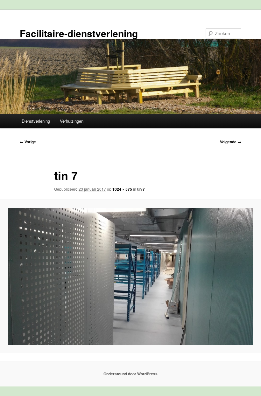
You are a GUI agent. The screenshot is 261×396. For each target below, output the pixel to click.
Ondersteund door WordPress (130, 374)
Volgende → (230, 142)
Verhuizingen (71, 121)
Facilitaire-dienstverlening (79, 33)
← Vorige (28, 142)
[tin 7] (130, 276)
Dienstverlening (36, 121)
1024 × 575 (122, 189)
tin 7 (141, 189)
